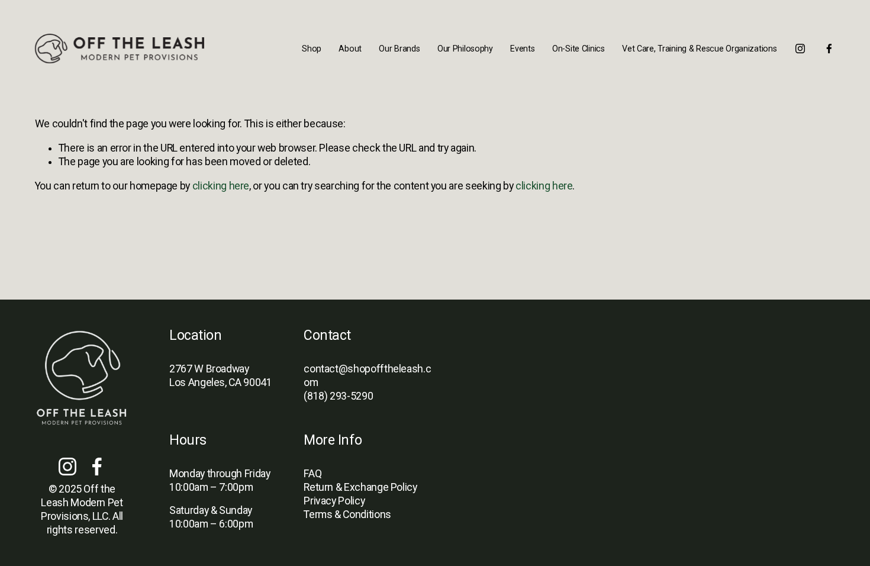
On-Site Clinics (578, 48)
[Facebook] (829, 48)
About (350, 48)
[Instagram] (800, 48)
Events (522, 48)
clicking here (220, 186)
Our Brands (399, 48)
